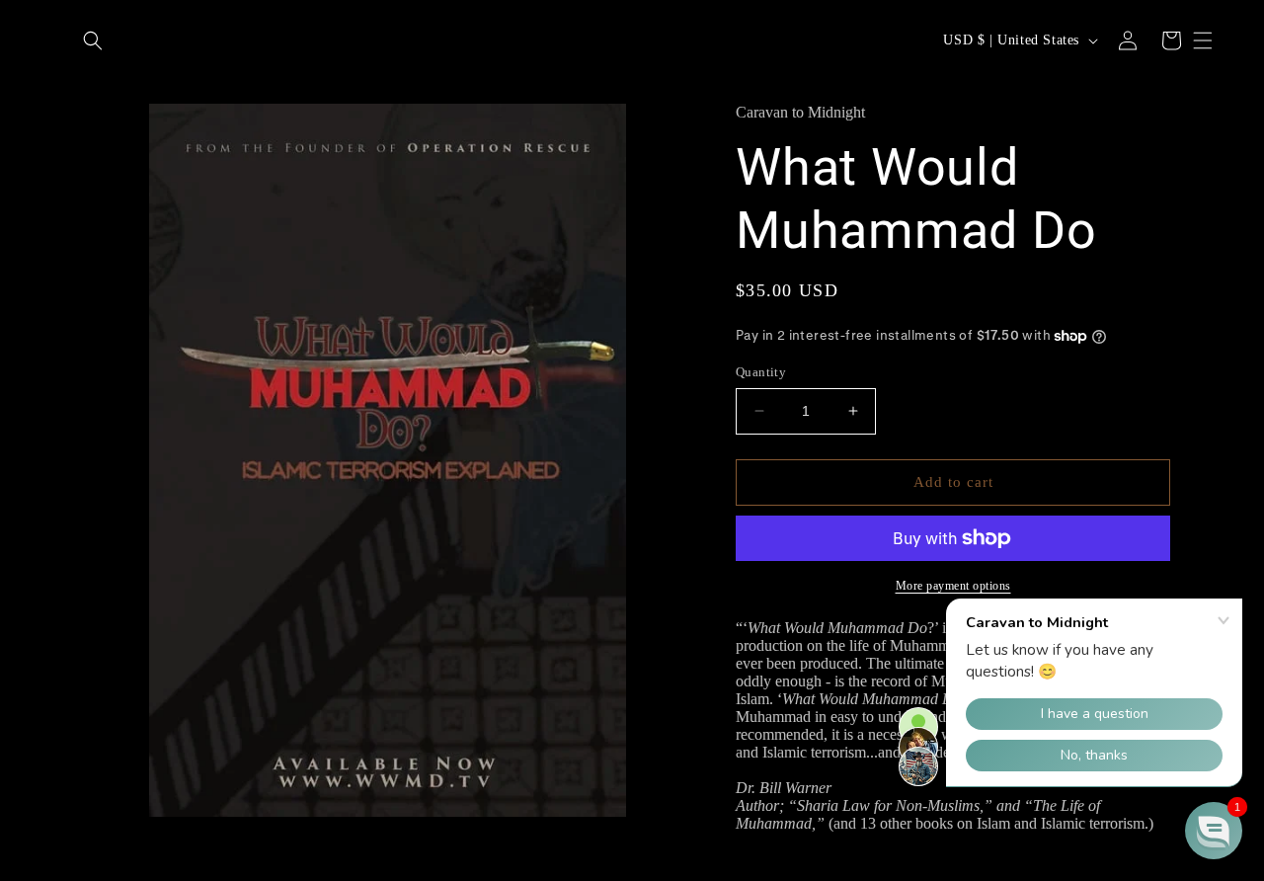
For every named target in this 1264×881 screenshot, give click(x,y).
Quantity (761, 371)
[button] (93, 40)
